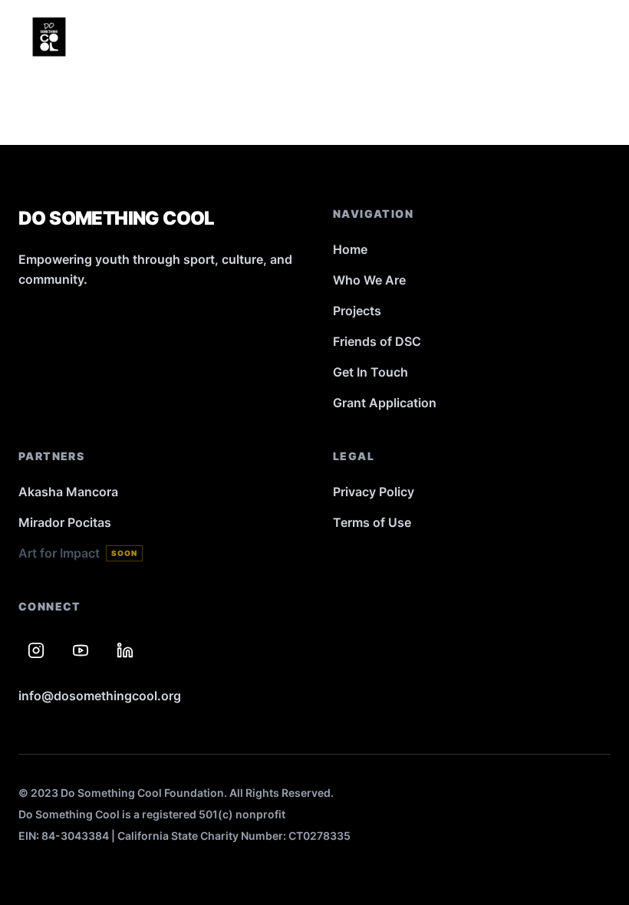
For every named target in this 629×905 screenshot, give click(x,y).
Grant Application (384, 402)
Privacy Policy (373, 491)
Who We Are (369, 280)
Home (350, 249)
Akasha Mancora (68, 491)
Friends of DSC (377, 341)
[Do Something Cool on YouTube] (80, 650)
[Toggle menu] (594, 37)
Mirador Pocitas (64, 522)
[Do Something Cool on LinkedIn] (125, 650)
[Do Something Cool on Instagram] (36, 650)
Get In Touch (370, 372)
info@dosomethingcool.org (99, 695)
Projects (357, 310)
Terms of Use (372, 522)
